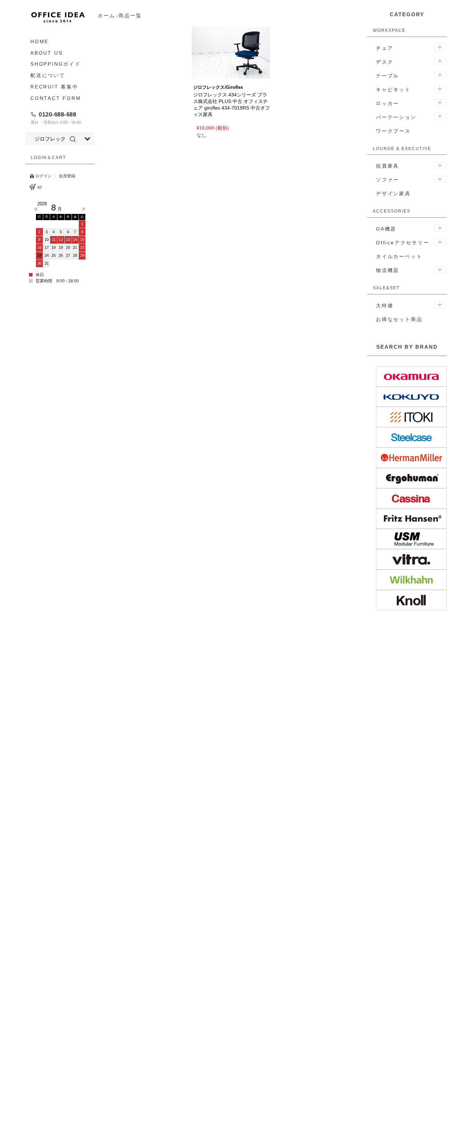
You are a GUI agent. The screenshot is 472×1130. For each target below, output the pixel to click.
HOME (39, 41)
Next (83, 209)
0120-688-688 (57, 114)
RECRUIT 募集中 (54, 87)
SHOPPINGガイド (55, 64)
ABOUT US (46, 53)
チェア (384, 48)
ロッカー (387, 103)
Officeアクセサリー (402, 242)
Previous (35, 209)
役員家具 (387, 166)
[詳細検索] (87, 138)
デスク (384, 62)
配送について (47, 75)
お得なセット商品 (399, 319)
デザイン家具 (393, 193)
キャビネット (393, 89)
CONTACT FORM (55, 98)
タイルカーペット (399, 256)
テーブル (387, 75)
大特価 (384, 305)
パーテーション (396, 117)
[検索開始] (73, 138)
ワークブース (393, 131)
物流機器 (387, 270)
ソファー (387, 179)
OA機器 (386, 229)
